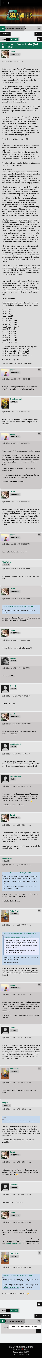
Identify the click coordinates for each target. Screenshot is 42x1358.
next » (38, 33)
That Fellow (6, 562)
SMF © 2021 (19, 1346)
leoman (13, 658)
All (16, 39)
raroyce (5, 1103)
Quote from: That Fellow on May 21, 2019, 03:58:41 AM (18, 607)
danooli (12, 370)
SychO (27, 1349)
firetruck (13, 686)
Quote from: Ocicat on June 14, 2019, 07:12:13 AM (17, 1275)
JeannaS (13, 1028)
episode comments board (15, 1243)
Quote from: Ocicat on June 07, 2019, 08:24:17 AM (17, 873)
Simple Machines (28, 1346)
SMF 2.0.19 (12, 1346)
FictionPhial (14, 911)
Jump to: (6, 1328)
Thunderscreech (16, 399)
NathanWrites (7, 858)
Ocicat (12, 51)
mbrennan (13, 1184)
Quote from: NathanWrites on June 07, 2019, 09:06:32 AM (19, 933)
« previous (5, 33)
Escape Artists (18, 1352)
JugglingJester (15, 744)
